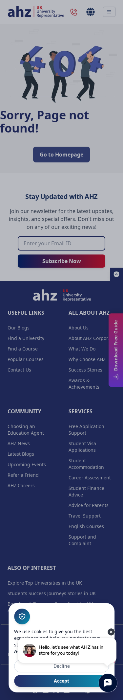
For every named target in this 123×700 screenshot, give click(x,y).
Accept (61, 681)
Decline (61, 666)
